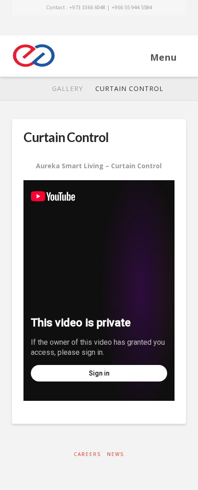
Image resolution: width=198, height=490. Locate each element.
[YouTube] (106, 25)
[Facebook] (78, 25)
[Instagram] (120, 25)
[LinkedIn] (91, 25)
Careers (87, 454)
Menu (163, 57)
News (115, 454)
